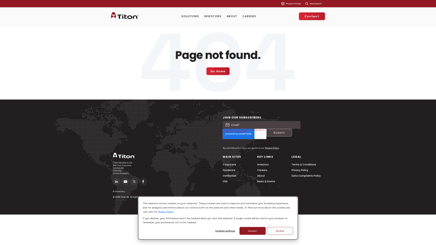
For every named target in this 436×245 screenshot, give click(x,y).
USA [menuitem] (225, 181)
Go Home (218, 71)
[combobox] (317, 4)
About (232, 16)
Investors (212, 16)
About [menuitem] (261, 175)
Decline (280, 230)
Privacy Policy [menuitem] (300, 170)
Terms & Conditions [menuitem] (304, 164)
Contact (312, 16)
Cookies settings (225, 230)
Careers (249, 16)
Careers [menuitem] (262, 170)
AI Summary (119, 191)
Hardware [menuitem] (229, 170)
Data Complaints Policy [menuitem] (306, 175)
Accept (252, 230)
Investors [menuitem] (263, 164)
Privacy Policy (166, 211)
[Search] (307, 4)
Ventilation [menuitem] (229, 175)
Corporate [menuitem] (229, 164)
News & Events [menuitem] (266, 181)
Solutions (190, 16)
